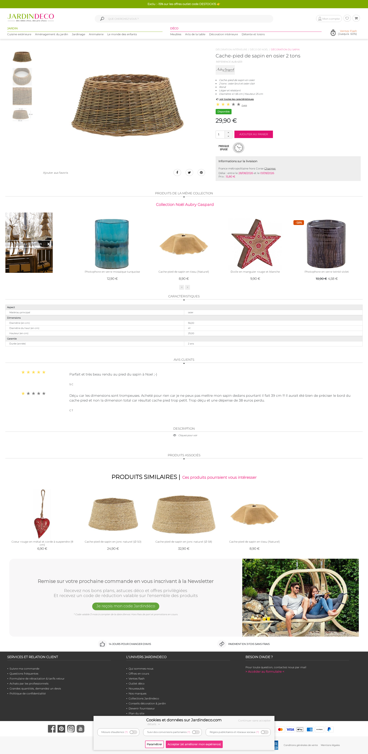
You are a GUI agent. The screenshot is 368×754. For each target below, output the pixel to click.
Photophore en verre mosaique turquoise (112, 271)
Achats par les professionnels (29, 683)
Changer (270, 168)
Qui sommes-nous (141, 668)
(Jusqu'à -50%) (347, 33)
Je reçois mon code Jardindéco (125, 606)
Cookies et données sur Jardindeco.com (184, 720)
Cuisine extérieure (19, 34)
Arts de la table (195, 34)
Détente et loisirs (253, 34)
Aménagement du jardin (51, 34)
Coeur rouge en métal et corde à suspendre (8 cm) (42, 543)
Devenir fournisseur (142, 708)
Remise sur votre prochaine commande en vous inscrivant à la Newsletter (126, 581)
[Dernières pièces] (224, 148)
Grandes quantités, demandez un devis (35, 688)
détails (152, 724)
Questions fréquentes (24, 673)
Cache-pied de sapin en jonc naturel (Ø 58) (183, 541)
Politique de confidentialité (28, 693)
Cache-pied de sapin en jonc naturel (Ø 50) (113, 541)
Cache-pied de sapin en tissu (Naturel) (184, 271)
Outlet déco (137, 683)
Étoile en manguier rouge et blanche (255, 271)
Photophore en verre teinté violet (327, 271)
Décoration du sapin (285, 49)
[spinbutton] (223, 134)
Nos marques (137, 693)
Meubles (175, 34)
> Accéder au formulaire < (265, 671)
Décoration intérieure (223, 34)
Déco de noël (259, 49)
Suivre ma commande (24, 668)
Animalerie (96, 34)
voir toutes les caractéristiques (236, 99)
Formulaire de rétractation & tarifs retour (37, 678)
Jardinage (78, 34)
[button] (228, 133)
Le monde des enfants (122, 34)
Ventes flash (137, 678)
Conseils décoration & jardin (147, 703)
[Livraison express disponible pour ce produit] (238, 148)
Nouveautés (136, 688)
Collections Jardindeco (144, 698)
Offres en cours (139, 673)
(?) (126, 732)
